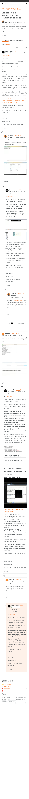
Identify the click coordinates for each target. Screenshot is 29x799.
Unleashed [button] (5, 704)
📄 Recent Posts (6, 686)
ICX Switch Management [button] (8, 703)
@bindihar (6, 55)
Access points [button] (12, 701)
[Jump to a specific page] (26, 47)
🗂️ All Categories (6, 684)
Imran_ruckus (9, 51)
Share (4, 36)
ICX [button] (12, 699)
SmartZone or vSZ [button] (20, 697)
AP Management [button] (20, 699)
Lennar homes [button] (21, 703)
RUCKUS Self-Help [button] (7, 697)
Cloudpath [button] (5, 699)
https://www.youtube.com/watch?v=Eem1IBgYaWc (14, 510)
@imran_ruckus (17, 300)
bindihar (7, 21)
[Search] (24, 3)
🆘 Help (4, 691)
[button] (15, 153)
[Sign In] (26, 3)
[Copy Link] (24, 22)
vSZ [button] (4, 701)
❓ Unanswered (14, 688)
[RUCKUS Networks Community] (7, 3)
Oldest (8, 44)
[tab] (5, 40)
